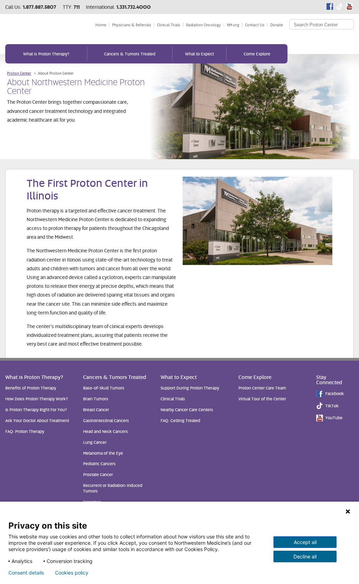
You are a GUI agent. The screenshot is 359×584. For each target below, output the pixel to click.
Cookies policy (71, 573)
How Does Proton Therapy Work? (36, 399)
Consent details (26, 573)
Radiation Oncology (203, 24)
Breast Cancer (96, 410)
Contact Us (254, 24)
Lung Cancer (95, 442)
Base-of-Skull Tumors (103, 388)
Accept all (305, 542)
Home (100, 24)
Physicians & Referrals (131, 24)
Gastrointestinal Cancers (106, 420)
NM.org (233, 24)
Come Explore (257, 54)
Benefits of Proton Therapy (30, 388)
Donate (276, 24)
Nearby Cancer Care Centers (187, 410)
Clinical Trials (168, 24)
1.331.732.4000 (133, 7)
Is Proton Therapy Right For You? (36, 410)
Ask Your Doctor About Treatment (37, 420)
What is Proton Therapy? (46, 54)
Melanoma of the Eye (103, 453)
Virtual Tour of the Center (262, 399)
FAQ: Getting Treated (180, 420)
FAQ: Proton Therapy (24, 431)
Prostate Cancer (98, 474)
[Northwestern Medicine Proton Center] (43, 27)
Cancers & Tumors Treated (129, 54)
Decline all (305, 556)
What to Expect (199, 54)
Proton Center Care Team (262, 388)
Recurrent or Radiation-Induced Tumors (112, 488)
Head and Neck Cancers (105, 431)
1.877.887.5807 (39, 7)
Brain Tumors (95, 399)
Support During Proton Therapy (190, 388)
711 (77, 7)
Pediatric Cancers (99, 464)
